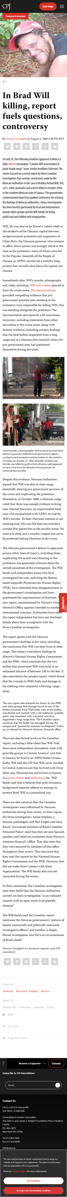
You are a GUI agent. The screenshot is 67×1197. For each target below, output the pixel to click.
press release (16, 778)
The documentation (43, 290)
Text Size (12, 1026)
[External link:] (16, 164)
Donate (56, 1063)
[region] (33, 1173)
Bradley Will (9, 1007)
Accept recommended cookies (33, 1190)
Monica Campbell (16, 139)
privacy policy (19, 1171)
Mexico (45, 991)
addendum (37, 778)
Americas (8, 991)
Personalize (33, 1181)
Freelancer (25, 1007)
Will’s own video (39, 285)
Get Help (48, 6)
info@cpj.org (9, 1147)
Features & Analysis (15, 16)
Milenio (12, 164)
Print (10, 1015)
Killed (50, 1007)
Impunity (39, 1007)
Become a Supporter (30, 1063)
